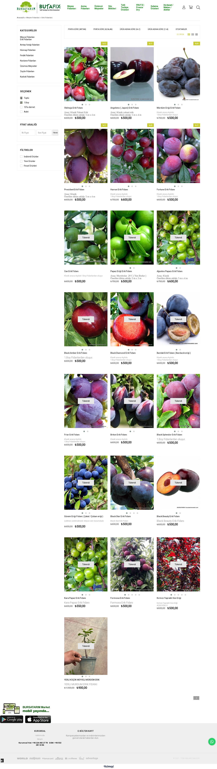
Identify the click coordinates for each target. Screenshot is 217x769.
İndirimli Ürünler (31, 156)
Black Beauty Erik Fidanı (168, 516)
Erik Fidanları (26, 39)
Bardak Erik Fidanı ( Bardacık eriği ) (174, 353)
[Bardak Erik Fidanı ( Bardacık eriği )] (178, 319)
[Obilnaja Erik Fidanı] (85, 74)
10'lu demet (29, 107)
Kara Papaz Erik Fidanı (75, 598)
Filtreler (26, 149)
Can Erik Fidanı (71, 271)
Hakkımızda (40, 735)
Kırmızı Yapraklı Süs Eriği (169, 598)
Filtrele (55, 133)
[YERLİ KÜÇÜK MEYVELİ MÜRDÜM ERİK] (85, 646)
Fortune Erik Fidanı (166, 189)
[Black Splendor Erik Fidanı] (178, 400)
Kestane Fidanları (28, 61)
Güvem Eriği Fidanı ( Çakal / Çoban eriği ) (83, 516)
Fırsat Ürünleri (30, 166)
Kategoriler (28, 30)
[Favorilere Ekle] (85, 81)
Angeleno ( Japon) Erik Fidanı (124, 108)
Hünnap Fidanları (28, 50)
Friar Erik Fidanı (72, 434)
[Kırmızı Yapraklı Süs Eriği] (178, 564)
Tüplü (26, 98)
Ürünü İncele (96, 81)
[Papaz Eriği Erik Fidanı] (132, 237)
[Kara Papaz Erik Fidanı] (85, 564)
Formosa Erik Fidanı (120, 598)
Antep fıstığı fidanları (30, 45)
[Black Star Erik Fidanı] (132, 482)
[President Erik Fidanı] (85, 155)
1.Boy (26, 102)
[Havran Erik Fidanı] (132, 155)
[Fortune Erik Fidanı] (178, 155)
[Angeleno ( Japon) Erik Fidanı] (132, 74)
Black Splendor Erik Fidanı (169, 434)
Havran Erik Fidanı (119, 189)
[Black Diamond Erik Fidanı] (132, 319)
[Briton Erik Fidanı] (132, 400)
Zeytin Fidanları (27, 71)
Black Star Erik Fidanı (120, 516)
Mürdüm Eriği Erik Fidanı (169, 108)
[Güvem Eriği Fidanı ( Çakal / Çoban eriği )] (85, 482)
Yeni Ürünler (29, 161)
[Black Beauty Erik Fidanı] (178, 482)
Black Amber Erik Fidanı (75, 353)
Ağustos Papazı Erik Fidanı (169, 271)
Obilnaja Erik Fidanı (73, 108)
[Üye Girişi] (183, 7)
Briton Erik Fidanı (118, 434)
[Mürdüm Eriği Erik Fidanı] (178, 74)
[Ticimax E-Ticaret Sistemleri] (108, 766)
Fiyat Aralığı (28, 124)
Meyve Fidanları (27, 37)
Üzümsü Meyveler (28, 66)
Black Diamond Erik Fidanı (123, 353)
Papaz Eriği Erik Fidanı (121, 271)
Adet (26, 112)
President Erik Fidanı (74, 189)
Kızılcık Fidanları (27, 76)
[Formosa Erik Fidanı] (132, 564)
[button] (82, 104)
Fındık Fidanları (27, 55)
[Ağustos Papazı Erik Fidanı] (178, 237)
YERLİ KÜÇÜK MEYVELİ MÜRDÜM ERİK (81, 680)
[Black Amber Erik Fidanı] (85, 319)
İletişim (40, 739)
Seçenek (25, 91)
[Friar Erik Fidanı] (85, 400)
